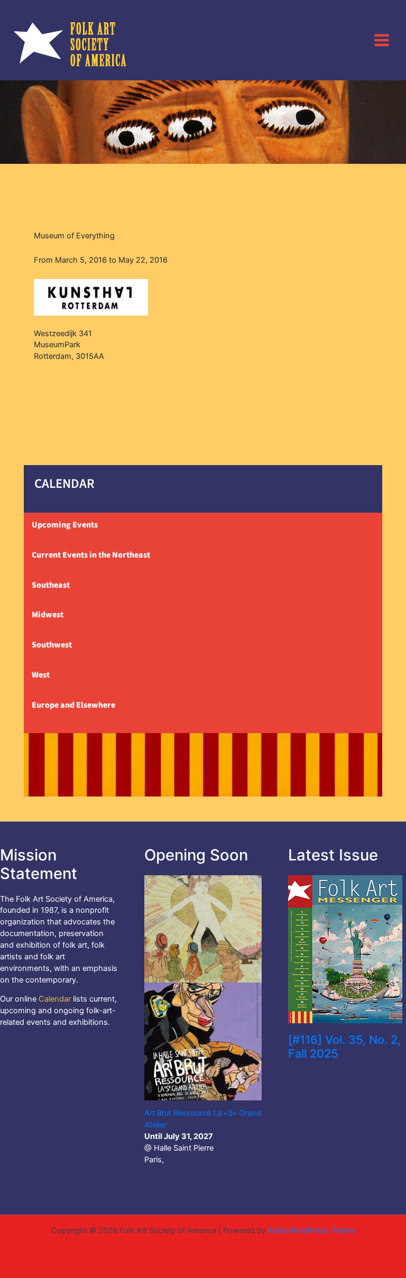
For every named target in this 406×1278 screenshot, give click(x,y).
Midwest (47, 615)
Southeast (51, 585)
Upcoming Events (65, 525)
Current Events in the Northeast (91, 555)
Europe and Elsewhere (73, 705)
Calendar (55, 999)
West (41, 675)
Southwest (52, 645)
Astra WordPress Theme (311, 1230)
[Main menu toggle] (381, 39)
